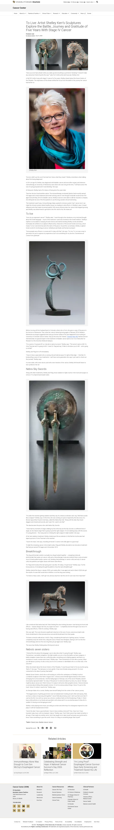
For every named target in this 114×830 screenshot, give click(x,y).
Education (64, 13)
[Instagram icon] (29, 806)
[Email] (55, 728)
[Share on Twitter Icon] (38, 728)
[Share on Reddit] (51, 728)
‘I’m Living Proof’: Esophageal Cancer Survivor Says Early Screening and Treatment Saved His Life (87, 765)
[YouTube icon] (24, 806)
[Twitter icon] (19, 806)
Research (55, 13)
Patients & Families (33, 13)
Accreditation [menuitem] (78, 821)
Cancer (51, 722)
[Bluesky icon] (24, 810)
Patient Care (34, 722)
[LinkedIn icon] (15, 810)
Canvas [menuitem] (82, 2)
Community (74, 13)
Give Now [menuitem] (96, 821)
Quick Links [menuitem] (90, 2)
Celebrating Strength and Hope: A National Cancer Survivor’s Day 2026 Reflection (55, 765)
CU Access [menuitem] (74, 2)
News (82, 13)
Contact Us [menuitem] (17, 821)
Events (89, 13)
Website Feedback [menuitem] (28, 821)
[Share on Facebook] (42, 728)
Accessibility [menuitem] (68, 821)
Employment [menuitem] (87, 821)
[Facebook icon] (15, 806)
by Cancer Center (30, 35)
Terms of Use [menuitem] (58, 821)
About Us (22, 13)
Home (15, 13)
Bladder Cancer (43, 722)
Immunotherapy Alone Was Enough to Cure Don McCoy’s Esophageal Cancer (27, 764)
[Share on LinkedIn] (47, 728)
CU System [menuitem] (39, 821)
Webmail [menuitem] (65, 2)
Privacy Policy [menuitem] (49, 821)
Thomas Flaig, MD (72, 336)
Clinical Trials (46, 13)
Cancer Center (19, 8)
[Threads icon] (19, 810)
